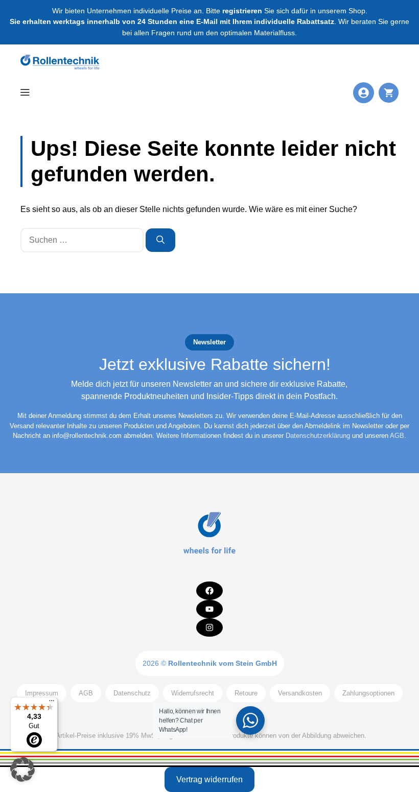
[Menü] (51, 703)
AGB (397, 435)
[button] (22, 769)
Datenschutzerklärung (318, 435)
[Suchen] (160, 240)
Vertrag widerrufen (209, 779)
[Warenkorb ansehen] (389, 93)
